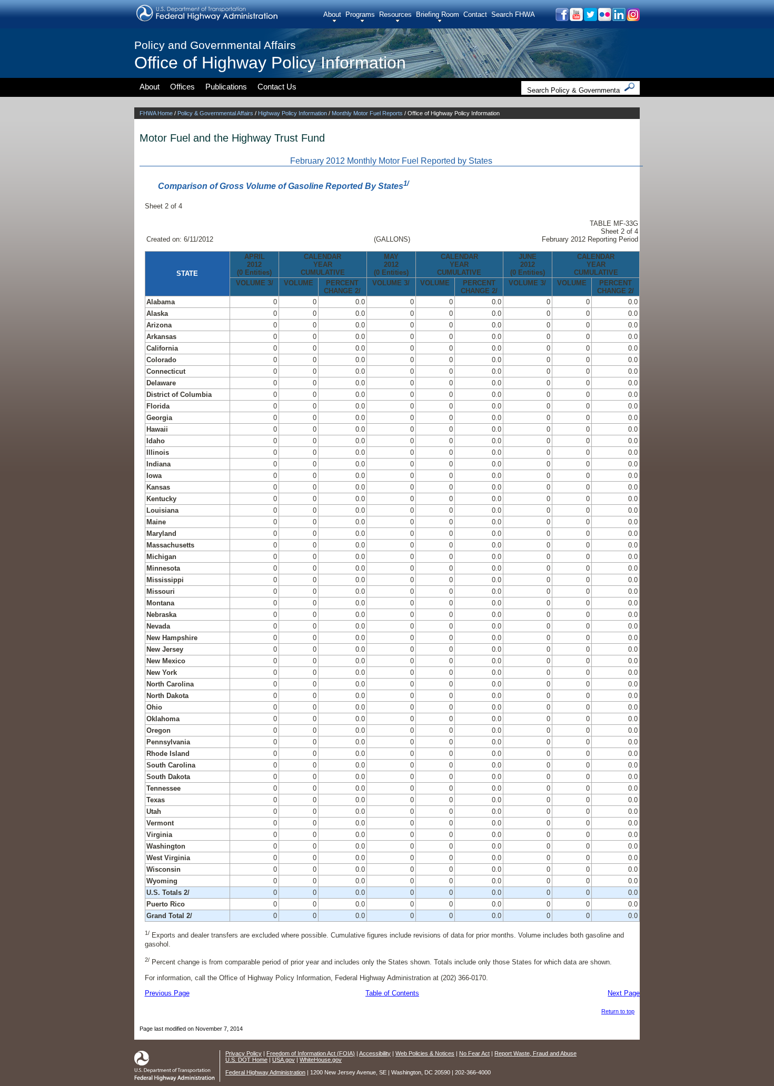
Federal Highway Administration (265, 1072)
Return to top (617, 1011)
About (332, 14)
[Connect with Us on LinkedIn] (618, 18)
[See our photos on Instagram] (633, 18)
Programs (360, 14)
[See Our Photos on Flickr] (604, 18)
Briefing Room (437, 14)
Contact (475, 14)
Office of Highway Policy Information (270, 62)
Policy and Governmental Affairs (215, 45)
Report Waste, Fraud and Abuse (535, 1053)
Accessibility (375, 1053)
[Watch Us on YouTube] (576, 18)
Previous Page (167, 993)
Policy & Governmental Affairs (215, 113)
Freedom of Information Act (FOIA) (310, 1053)
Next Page (624, 993)
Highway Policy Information (292, 113)
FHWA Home (156, 113)
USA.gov (283, 1060)
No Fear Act (474, 1053)
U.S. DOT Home (246, 1060)
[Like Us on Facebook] (561, 18)
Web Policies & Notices (424, 1053)
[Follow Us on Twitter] (590, 18)
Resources (395, 14)
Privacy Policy (243, 1053)
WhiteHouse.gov (321, 1060)
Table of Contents (392, 993)
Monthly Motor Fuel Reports (367, 113)
